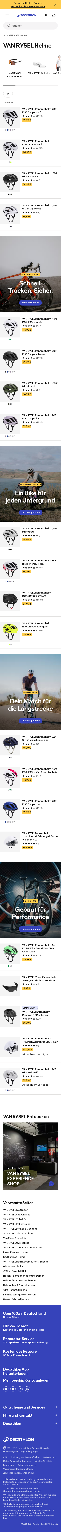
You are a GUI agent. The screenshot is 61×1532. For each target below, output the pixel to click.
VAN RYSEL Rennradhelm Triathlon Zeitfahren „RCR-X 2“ (40, 1040)
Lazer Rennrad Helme (15, 1252)
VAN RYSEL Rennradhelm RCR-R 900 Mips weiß (40, 111)
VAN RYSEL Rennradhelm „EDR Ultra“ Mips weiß (40, 207)
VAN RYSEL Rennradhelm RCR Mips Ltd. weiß (39, 1071)
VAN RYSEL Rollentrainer (17, 1224)
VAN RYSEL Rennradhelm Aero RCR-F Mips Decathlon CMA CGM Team (40, 948)
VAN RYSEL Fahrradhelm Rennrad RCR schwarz (36, 1013)
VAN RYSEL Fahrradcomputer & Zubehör (26, 1261)
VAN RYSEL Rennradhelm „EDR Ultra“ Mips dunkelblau (40, 738)
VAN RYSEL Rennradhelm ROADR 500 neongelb (37, 625)
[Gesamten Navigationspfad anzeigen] (4, 35)
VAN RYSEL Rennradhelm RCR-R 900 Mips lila (40, 417)
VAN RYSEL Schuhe (39, 73)
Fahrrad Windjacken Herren (19, 1294)
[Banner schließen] (55, 4)
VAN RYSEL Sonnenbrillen (15, 75)
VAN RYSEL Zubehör (14, 1219)
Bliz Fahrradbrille (13, 1266)
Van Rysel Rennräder (15, 1238)
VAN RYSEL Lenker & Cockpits (20, 1228)
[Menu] (7, 15)
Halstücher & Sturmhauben (19, 1285)
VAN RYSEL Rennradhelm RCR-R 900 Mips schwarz (40, 352)
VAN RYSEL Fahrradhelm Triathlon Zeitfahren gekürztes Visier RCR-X (40, 836)
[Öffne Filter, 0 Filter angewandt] (8, 94)
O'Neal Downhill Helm (15, 1271)
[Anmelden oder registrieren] (46, 15)
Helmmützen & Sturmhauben (20, 1280)
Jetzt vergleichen (30, 512)
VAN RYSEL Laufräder (15, 1209)
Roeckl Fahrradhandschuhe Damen (23, 1275)
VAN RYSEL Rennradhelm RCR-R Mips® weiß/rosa (40, 562)
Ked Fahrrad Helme (14, 1257)
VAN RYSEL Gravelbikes (16, 1214)
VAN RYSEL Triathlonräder (18, 1233)
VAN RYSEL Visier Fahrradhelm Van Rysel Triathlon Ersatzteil (40, 979)
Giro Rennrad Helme (15, 1289)
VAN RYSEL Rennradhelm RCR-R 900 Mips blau (40, 803)
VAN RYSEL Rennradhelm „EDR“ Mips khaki (40, 385)
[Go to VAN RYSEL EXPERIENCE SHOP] (51, 1183)
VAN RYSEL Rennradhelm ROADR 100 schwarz (37, 594)
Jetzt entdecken (30, 302)
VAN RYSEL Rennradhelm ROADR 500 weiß (37, 143)
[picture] (10, 117)
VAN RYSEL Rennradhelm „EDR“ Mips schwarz (40, 175)
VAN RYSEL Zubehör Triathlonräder (23, 1247)
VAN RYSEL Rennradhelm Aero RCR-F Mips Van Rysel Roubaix (40, 770)
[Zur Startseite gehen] (26, 15)
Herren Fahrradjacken (16, 1299)
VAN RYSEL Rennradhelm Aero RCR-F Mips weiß (40, 320)
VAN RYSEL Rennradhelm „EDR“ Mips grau (40, 530)
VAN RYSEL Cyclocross (16, 1242)
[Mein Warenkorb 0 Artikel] (54, 15)
